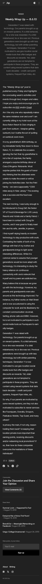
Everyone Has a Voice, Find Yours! (16, 517)
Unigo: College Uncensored (21, 532)
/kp (8, 3)
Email (29, 107)
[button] (3, 3)
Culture (11, 461)
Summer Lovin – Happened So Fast (17, 509)
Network (21, 14)
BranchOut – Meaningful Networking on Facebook (19, 525)
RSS (17, 107)
